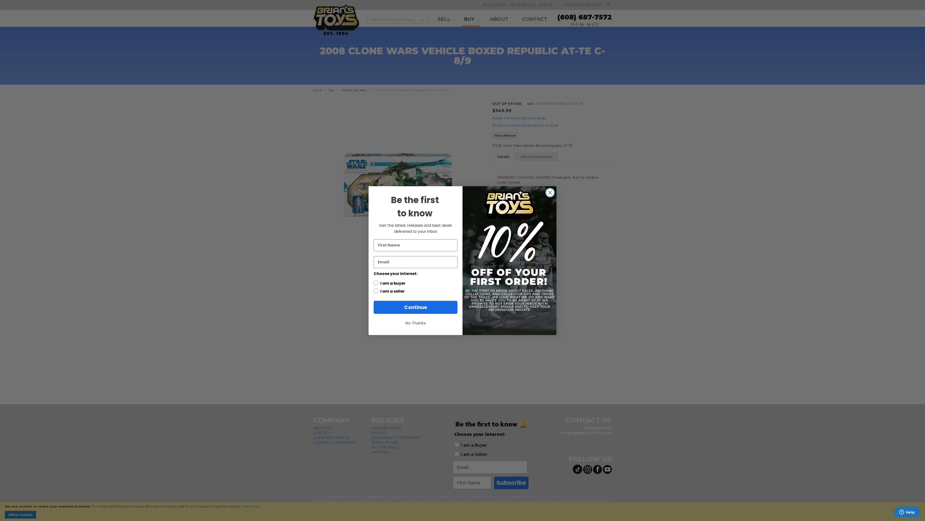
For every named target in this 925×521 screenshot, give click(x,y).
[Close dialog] (550, 192)
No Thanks (415, 323)
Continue (415, 307)
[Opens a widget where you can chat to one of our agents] (907, 513)
